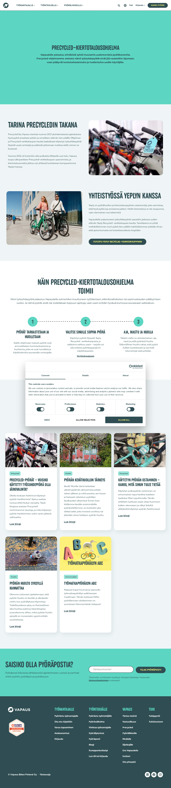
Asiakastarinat (62, 733)
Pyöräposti (94, 739)
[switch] (70, 409)
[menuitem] (125, 5)
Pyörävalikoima (96, 722)
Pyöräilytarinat (96, 733)
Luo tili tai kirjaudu (98, 756)
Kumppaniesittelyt (98, 750)
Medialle (127, 739)
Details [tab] (85, 375)
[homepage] (6, 5)
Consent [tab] (45, 375)
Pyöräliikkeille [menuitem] (73, 5)
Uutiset (126, 756)
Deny (47, 420)
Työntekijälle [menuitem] (49, 5)
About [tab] (126, 375)
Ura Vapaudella (130, 750)
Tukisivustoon (156, 722)
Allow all (124, 420)
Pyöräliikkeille (130, 733)
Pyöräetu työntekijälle (100, 716)
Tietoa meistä (130, 716)
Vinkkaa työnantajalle (100, 727)
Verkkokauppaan (85, 356)
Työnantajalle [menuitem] (24, 5)
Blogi (91, 745)
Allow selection (85, 420)
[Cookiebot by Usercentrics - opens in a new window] (131, 367)
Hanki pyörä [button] (157, 5)
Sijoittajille (128, 745)
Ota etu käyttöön (63, 722)
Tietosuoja (45, 775)
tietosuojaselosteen (99, 680)
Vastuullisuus (129, 722)
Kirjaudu (59, 739)
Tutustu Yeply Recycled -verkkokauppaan (117, 242)
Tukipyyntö (154, 716)
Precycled (128, 727)
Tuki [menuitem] (131, 5)
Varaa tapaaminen (64, 727)
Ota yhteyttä (129, 762)
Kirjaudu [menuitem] (139, 5)
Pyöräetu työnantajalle (66, 716)
